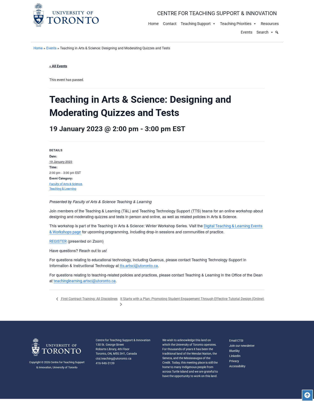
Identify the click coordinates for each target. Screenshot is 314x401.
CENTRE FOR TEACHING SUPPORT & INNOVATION (217, 13)
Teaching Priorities (235, 23)
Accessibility (237, 366)
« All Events (58, 66)
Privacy (234, 361)
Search (263, 32)
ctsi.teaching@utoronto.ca (113, 358)
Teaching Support (196, 23)
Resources (270, 23)
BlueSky (234, 351)
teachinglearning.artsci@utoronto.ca (85, 281)
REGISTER (58, 241)
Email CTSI (236, 340)
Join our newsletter (242, 345)
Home (153, 23)
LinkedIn (235, 356)
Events (246, 32)
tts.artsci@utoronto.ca (139, 265)
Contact (169, 23)
